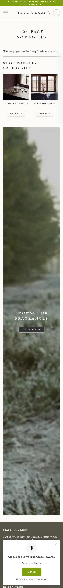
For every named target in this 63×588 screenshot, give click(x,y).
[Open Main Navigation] (6, 13)
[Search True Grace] (48, 13)
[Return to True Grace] (31, 12)
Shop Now (16, 113)
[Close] (59, 3)
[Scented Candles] (16, 87)
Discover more (31, 329)
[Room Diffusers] (44, 87)
